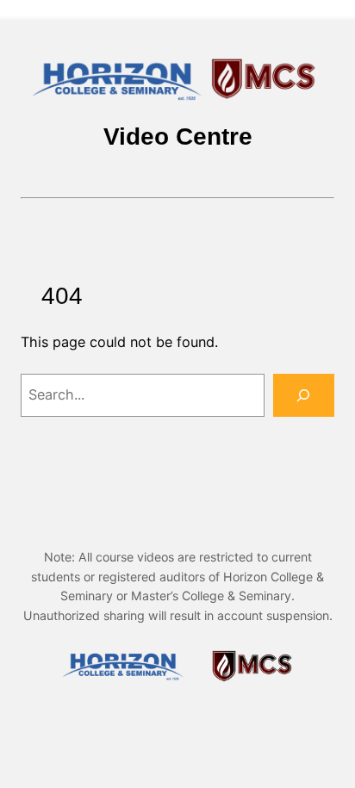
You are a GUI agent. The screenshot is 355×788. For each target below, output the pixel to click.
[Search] (303, 395)
